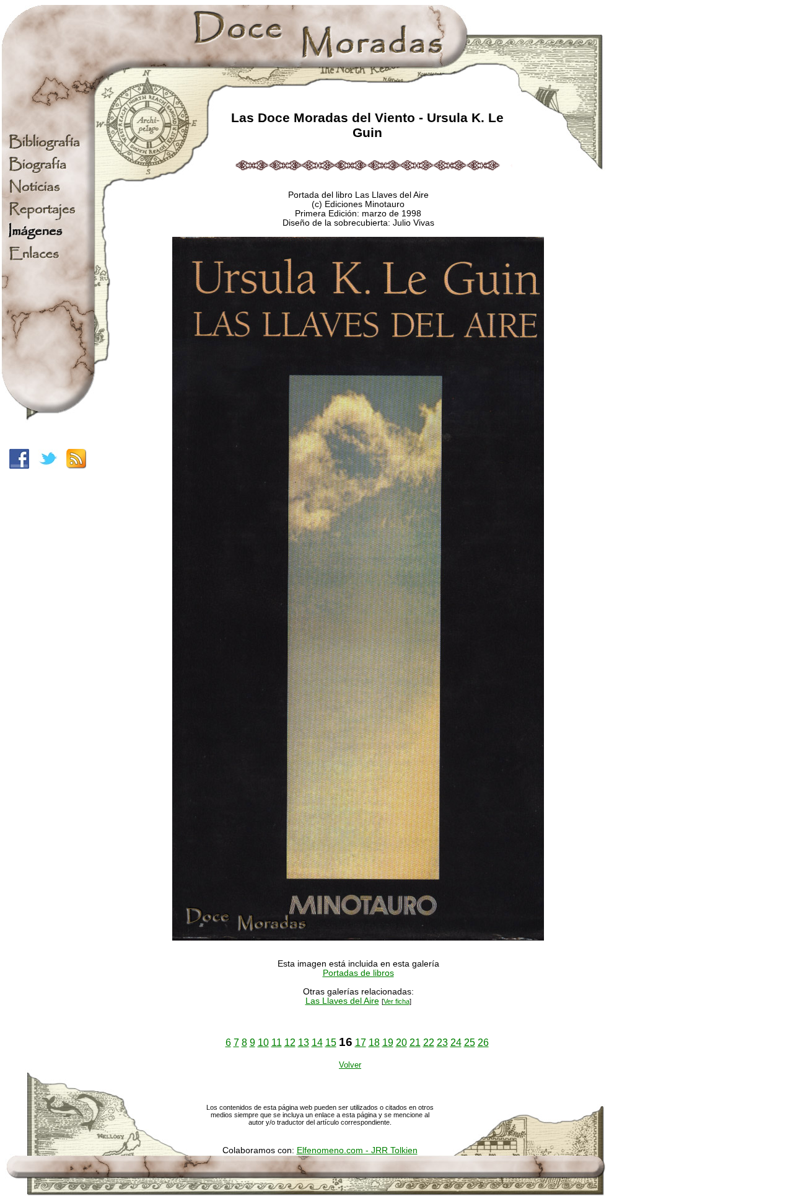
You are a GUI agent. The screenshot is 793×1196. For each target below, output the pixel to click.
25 (469, 1042)
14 (317, 1042)
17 (360, 1042)
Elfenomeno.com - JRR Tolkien (357, 1150)
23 (442, 1042)
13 (303, 1042)
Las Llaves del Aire (342, 1001)
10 (263, 1042)
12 (290, 1042)
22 (428, 1042)
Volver (350, 1065)
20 (401, 1042)
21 (415, 1042)
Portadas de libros (358, 973)
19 (387, 1042)
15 (330, 1042)
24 (456, 1042)
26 (483, 1042)
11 (276, 1042)
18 (374, 1042)
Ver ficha (396, 1001)
